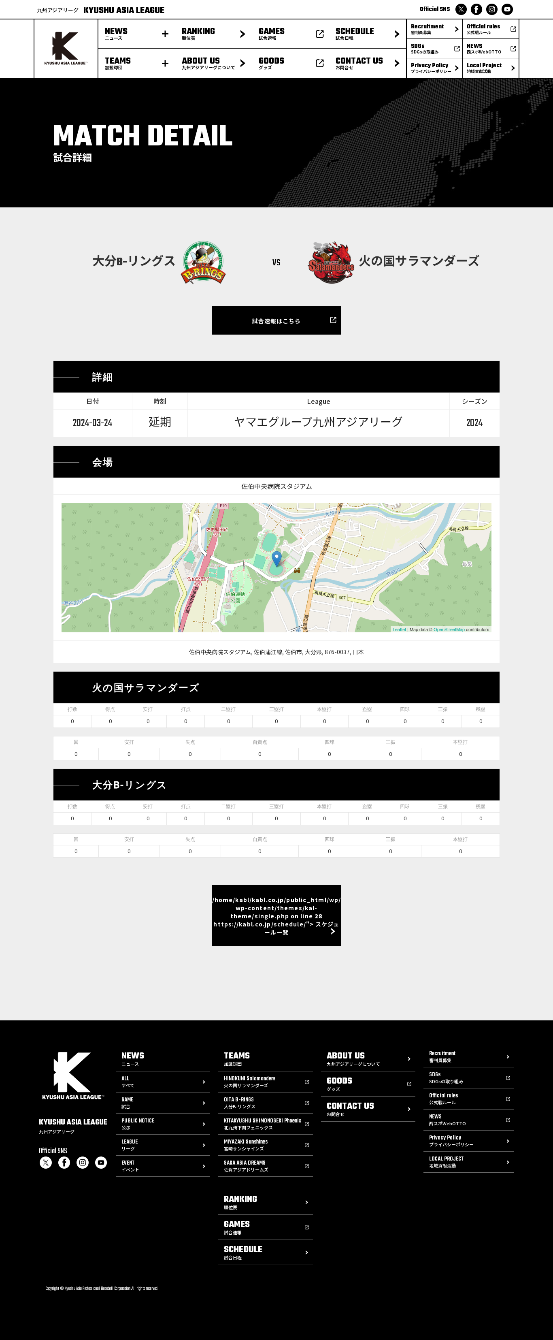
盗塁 (367, 709)
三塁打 (276, 709)
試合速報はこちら (276, 321)
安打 (148, 709)
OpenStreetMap (449, 629)
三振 (443, 709)
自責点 (260, 742)
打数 (72, 709)
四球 (405, 709)
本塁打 (324, 709)
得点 (110, 709)
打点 (186, 709)
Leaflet (399, 629)
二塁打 (228, 709)
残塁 (480, 709)
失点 (190, 742)
